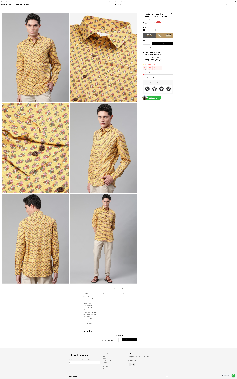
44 (154, 30)
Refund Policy (105, 366)
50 (164, 30)
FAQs (104, 368)
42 (150, 30)
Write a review (129, 339)
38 (144, 30)
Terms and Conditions (107, 360)
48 (161, 30)
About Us (104, 356)
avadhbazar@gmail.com (133, 362)
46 (157, 30)
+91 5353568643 (132, 360)
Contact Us (105, 358)
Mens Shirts (11, 4)
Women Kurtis (19, 4)
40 (147, 30)
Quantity (144, 40)
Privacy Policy (105, 362)
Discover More (126, 1)
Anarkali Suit (27, 4)
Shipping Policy (106, 364)
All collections (4, 4)
